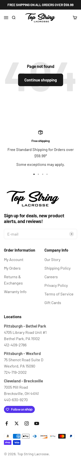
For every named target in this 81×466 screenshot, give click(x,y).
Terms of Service (59, 294)
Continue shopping (40, 80)
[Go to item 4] (47, 174)
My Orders (12, 268)
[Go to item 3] (42, 174)
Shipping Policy (57, 268)
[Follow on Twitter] (16, 423)
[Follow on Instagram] (26, 423)
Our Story (52, 259)
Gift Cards (52, 302)
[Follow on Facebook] (6, 423)
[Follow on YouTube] (36, 423)
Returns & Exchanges (13, 279)
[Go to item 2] (38, 174)
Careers (51, 276)
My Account (13, 259)
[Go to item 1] (34, 174)
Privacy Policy (56, 285)
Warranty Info (15, 291)
